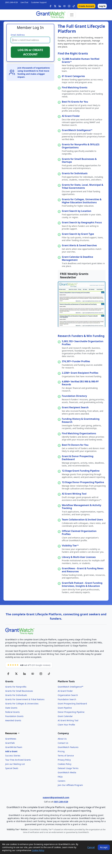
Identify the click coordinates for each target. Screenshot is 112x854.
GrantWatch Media (67, 772)
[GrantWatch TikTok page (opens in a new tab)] (49, 674)
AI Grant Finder (71, 116)
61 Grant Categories (73, 76)
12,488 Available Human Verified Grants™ (80, 60)
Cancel (91, 847)
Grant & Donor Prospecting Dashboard (77, 458)
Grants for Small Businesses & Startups (79, 160)
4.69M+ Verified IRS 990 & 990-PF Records (80, 383)
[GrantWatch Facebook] (50, 6)
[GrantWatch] (50, 15)
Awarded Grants (13, 720)
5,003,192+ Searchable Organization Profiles (82, 343)
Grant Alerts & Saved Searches (79, 245)
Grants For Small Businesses (19, 691)
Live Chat (24, 2)
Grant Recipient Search (75, 407)
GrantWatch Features (68, 747)
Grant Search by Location (76, 211)
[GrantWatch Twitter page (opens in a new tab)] (16, 674)
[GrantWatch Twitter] (55, 6)
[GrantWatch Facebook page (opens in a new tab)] (8, 674)
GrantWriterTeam (13, 747)
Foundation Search (67, 699)
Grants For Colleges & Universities (21, 703)
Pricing (61, 751)
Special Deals (11, 768)
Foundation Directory (74, 396)
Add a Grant (11, 751)
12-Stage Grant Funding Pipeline (80, 470)
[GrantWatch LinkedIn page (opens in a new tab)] (24, 674)
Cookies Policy (64, 764)
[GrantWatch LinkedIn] (60, 6)
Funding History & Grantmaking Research (80, 420)
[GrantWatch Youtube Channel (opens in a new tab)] (33, 674)
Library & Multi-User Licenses (79, 557)
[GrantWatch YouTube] (64, 6)
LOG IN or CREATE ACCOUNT (30, 52)
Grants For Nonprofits (15, 686)
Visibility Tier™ (70, 545)
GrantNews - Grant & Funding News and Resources (83, 570)
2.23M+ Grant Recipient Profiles (80, 372)
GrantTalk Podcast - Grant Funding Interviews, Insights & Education (82, 584)
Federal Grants (12, 712)
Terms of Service (66, 755)
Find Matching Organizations (79, 433)
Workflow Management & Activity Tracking (81, 507)
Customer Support (39, 2)
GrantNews (10, 738)
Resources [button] (11, 733)
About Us (62, 738)
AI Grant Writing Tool (74, 493)
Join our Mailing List (15, 764)
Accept (103, 847)
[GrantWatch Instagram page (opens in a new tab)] (41, 674)
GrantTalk (10, 743)
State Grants (11, 707)
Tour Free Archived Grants (18, 759)
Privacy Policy (64, 759)
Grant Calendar (65, 716)
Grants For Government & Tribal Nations (24, 699)
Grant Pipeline (65, 707)
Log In (102, 6)
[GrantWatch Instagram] (69, 6)
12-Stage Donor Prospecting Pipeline (83, 482)
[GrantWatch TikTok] (74, 6)
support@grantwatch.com (56, 797)
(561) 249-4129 (11, 2)
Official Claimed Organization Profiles (79, 532)
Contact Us (63, 743)
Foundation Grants (14, 716)
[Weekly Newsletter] (81, 304)
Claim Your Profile (66, 724)
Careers (61, 780)
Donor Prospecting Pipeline (71, 712)
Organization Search (68, 695)
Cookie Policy (38, 850)
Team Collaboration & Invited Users (82, 519)
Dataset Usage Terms (68, 768)
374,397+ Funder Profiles (76, 361)
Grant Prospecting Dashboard (72, 703)
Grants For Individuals (16, 695)
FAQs (60, 776)
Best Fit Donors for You (75, 444)
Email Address (18, 34)
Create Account (86, 6)
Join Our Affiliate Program (70, 785)
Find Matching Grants (74, 87)
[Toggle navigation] (72, 15)
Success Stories (12, 755)
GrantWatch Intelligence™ (77, 130)
